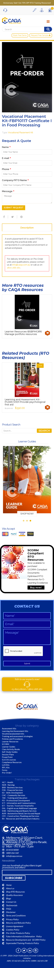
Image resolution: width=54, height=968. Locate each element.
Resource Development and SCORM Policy (25, 940)
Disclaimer (10, 912)
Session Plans (8, 754)
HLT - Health (7, 782)
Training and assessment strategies (17, 736)
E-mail (6, 158)
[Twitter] (12, 216)
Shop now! (27, 513)
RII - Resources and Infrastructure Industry (20, 818)
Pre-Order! (7, 772)
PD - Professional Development (16, 800)
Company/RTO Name (15, 180)
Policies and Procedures (12, 739)
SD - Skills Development (12, 792)
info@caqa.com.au (21, 265)
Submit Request (13, 207)
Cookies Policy (12, 929)
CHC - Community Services (13, 795)
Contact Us (11, 902)
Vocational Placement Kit (20, 132)
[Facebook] (3, 216)
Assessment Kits (9, 728)
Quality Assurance (14, 895)
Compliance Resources (12, 762)
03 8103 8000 (19, 689)
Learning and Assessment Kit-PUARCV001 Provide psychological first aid (25, 402)
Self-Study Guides (10, 752)
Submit (27, 664)
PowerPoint (7, 757)
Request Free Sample (40, 35)
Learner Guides (8, 747)
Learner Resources (10, 741)
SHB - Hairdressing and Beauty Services (19, 811)
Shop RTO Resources (15, 891)
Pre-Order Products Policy (18, 933)
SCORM (5, 744)
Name (6, 147)
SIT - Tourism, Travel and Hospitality (18, 805)
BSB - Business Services (12, 787)
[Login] (42, 10)
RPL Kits (6, 767)
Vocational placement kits (13, 734)
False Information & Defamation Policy (24, 936)
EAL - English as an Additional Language (19, 808)
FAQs (8, 908)
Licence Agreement (14, 926)
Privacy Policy (12, 919)
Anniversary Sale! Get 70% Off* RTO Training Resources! (27, 3)
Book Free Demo (20, 35)
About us (10, 888)
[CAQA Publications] (11, 20)
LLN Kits (5, 765)
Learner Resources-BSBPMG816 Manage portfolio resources (23, 333)
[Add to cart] (47, 333)
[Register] (35, 10)
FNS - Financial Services (12, 790)
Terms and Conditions (16, 915)
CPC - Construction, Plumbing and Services (20, 816)
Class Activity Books (11, 749)
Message (8, 191)
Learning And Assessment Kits (15, 731)
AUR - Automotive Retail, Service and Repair (21, 813)
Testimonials (11, 905)
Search (44, 430)
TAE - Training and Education (14, 798)
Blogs (8, 898)
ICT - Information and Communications (19, 803)
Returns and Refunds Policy (18, 923)
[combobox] (27, 430)
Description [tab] (27, 227)
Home (8, 885)
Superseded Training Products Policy (22, 943)
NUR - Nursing (8, 785)
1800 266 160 (13, 268)
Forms (4, 770)
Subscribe (13, 878)
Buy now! (36, 587)
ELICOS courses (9, 760)
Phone (6, 169)
